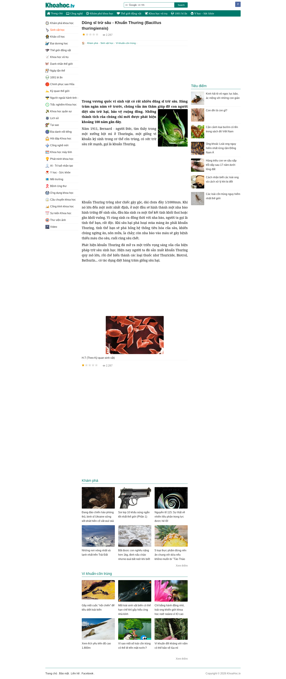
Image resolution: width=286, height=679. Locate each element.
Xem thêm (182, 565)
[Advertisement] (135, 72)
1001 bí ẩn (180, 13)
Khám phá (92, 43)
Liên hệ (75, 673)
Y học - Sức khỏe (204, 13)
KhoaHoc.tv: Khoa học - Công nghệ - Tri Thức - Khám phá (63, 5)
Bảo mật (64, 673)
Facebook (87, 673)
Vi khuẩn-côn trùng (126, 43)
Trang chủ (56, 13)
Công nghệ (76, 13)
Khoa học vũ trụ (157, 13)
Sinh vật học (106, 43)
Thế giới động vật (130, 13)
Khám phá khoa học (101, 13)
